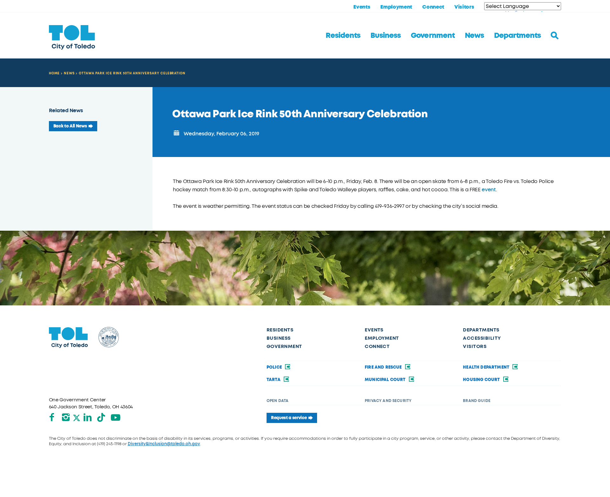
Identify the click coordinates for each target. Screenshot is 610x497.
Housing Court (482, 380)
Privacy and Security (388, 400)
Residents (343, 35)
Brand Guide (477, 400)
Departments (517, 35)
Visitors (464, 6)
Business (385, 35)
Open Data (277, 400)
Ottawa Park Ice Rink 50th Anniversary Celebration (132, 73)
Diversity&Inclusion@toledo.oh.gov (164, 443)
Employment (396, 6)
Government (432, 35)
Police (275, 367)
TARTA (274, 380)
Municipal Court (386, 380)
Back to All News (70, 126)
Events (361, 6)
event (489, 189)
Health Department (486, 367)
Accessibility (482, 338)
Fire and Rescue (384, 367)
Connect (433, 6)
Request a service (289, 418)
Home (54, 73)
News (474, 35)
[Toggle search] (554, 35)
